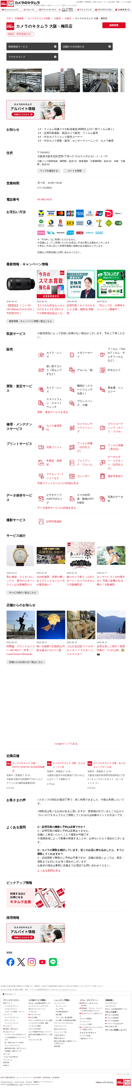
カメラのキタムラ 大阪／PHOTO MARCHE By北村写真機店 (28, 767)
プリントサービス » (11, 1000)
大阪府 (57, 18)
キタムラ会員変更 (112, 1018)
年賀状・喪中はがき (11, 1029)
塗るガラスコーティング (36, 1009)
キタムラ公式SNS (34, 1029)
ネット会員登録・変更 (111, 2)
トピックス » (59, 1035)
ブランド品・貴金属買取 (64, 1017)
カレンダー (7, 1054)
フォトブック (7, 1014)
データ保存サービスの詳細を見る (56, 507)
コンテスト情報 (85, 1036)
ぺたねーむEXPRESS (10, 1057)
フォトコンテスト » (88, 1033)
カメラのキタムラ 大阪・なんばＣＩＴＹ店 (69, 765)
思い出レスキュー (9, 1032)
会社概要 (80, 2)
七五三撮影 (33, 1017)
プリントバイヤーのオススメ (64, 1023)
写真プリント (7, 1003)
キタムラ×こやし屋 (34, 1040)
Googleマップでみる (66, 743)
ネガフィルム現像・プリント (14, 1012)
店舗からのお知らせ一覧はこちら (26, 662)
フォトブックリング (11, 1023)
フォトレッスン (85, 1021)
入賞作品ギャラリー (86, 1038)
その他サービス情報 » (37, 1000)
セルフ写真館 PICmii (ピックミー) (39, 1032)
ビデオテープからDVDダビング (15, 1034)
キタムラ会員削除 (112, 1021)
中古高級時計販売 (62, 1012)
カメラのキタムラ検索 (39, 18)
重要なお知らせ (59, 1038)
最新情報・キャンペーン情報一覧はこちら (30, 321)
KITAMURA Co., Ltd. (15, 1084)
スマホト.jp (32, 1012)
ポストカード (7, 1026)
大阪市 (68, 18)
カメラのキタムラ (111, 1003)
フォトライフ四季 (86, 1024)
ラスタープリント (11, 1009)
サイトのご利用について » (116, 1030)
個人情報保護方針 (8, 1077)
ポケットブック (10, 1020)
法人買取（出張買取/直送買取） (66, 1020)
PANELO (6, 1065)
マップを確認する (49, 171)
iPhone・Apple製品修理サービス (39, 1003)
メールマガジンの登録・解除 (38, 1023)
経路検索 (113, 25)
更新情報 (57, 1046)
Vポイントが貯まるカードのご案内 (40, 1020)
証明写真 (6, 1062)
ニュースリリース (25, 1077)
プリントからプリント (12, 1045)
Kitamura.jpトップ (10, 994)
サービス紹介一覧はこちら (22, 592)
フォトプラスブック (11, 1017)
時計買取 (59, 1014)
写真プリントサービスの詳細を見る (58, 483)
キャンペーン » (60, 1029)
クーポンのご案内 (34, 1026)
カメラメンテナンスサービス (38, 1006)
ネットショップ (59, 1003)
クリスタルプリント (11, 1006)
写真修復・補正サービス (13, 1051)
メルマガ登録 (126, 2)
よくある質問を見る (49, 870)
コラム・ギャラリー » (88, 1000)
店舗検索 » (109, 1000)
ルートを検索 (74, 171)
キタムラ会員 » (111, 1012)
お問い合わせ (97, 2)
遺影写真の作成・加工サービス (15, 1048)
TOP (8, 18)
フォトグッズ (7, 1060)
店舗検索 (19, 18)
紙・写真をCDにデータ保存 (14, 1042)
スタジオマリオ (35, 1014)
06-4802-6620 (44, 199)
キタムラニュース (60, 1026)
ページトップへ (124, 1074)
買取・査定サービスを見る (52, 412)
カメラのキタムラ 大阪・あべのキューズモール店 (109, 765)
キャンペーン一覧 (60, 1032)
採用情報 (88, 2)
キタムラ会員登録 (112, 1015)
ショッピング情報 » (62, 1000)
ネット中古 (59, 1009)
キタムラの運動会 (86, 1018)
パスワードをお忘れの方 (114, 1023)
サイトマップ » (111, 1026)
